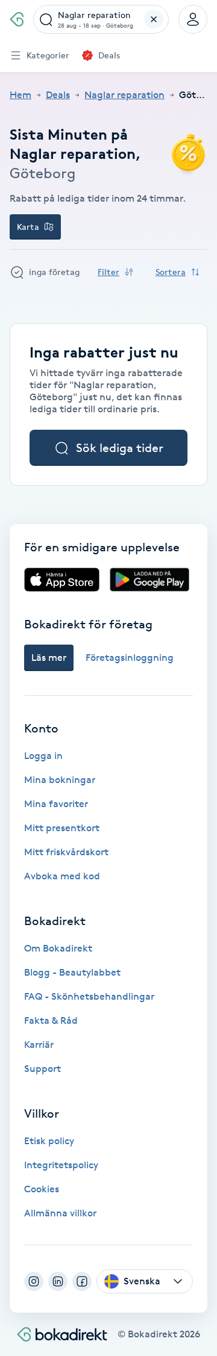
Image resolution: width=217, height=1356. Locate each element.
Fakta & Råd (51, 1020)
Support (42, 1068)
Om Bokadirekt (58, 948)
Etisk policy (49, 1141)
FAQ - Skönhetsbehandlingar (89, 996)
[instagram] (33, 1281)
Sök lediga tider (119, 448)
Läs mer (48, 657)
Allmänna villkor (60, 1213)
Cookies (41, 1189)
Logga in (43, 755)
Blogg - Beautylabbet (72, 972)
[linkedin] (58, 1281)
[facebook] (82, 1281)
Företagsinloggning (130, 657)
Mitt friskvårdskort (66, 852)
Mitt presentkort (61, 828)
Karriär (39, 1044)
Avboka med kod (62, 876)
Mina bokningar (59, 779)
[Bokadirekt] (17, 19)
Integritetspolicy (61, 1165)
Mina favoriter (56, 804)
